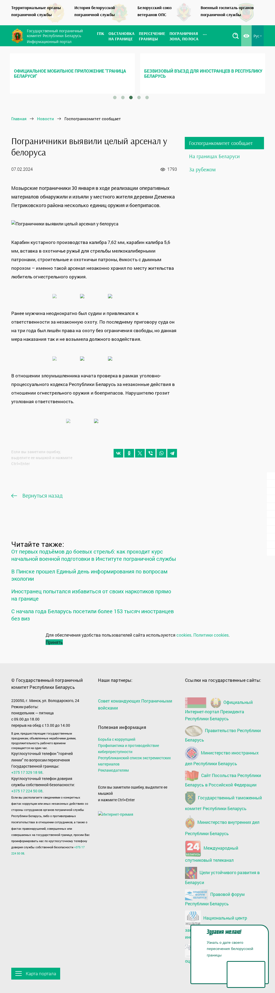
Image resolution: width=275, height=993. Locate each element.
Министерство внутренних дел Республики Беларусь (222, 827)
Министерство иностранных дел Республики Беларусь (222, 758)
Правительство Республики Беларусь (223, 735)
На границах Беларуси (214, 156)
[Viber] (150, 453)
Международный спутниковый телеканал (211, 854)
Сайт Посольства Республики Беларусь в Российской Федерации (223, 780)
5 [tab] (147, 97)
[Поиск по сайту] (235, 35)
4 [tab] (139, 97)
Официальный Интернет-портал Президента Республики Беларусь (219, 710)
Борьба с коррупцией (116, 739)
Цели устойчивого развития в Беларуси (222, 877)
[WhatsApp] (161, 453)
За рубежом (202, 169)
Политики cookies (211, 635)
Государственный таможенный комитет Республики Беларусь (223, 803)
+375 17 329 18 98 (26, 772)
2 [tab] (123, 97)
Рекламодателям (113, 770)
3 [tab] (131, 97)
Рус (256, 35)
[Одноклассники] (129, 453)
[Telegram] (172, 453)
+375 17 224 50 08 (26, 790)
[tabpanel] (72, 73)
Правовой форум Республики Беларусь (215, 898)
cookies (183, 635)
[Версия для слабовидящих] (246, 35)
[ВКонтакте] (118, 453)
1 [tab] (115, 97)
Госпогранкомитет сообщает (221, 143)
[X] (140, 453)
